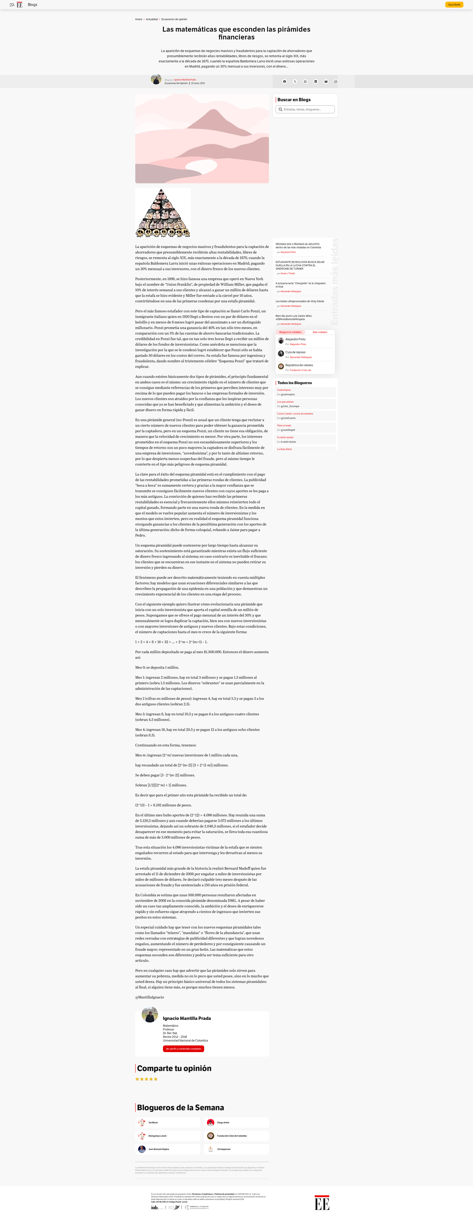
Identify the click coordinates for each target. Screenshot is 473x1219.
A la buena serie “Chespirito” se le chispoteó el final (301, 285)
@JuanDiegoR (288, 430)
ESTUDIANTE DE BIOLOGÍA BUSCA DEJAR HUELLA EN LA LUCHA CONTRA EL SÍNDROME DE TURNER (300, 265)
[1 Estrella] (137, 1079)
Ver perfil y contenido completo (183, 1048)
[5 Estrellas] (155, 1079)
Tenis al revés (284, 425)
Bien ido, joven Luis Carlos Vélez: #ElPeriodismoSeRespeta (294, 317)
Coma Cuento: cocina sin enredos (295, 413)
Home (138, 19)
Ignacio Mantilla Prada (185, 79)
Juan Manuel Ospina (159, 1149)
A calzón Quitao (288, 441)
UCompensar (224, 1149)
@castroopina (288, 394)
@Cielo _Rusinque (290, 406)
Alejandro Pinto (288, 252)
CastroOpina (284, 390)
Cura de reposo (295, 352)
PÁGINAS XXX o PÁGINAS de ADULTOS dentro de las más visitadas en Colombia (298, 245)
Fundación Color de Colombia (300, 370)
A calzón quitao (285, 437)
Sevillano (153, 1122)
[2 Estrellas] (142, 1079)
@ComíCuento (288, 418)
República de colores (299, 365)
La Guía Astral (284, 449)
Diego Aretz (223, 1122)
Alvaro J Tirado (288, 273)
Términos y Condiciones (202, 1194)
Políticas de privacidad (224, 1194)
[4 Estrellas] (151, 1079)
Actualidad (152, 19)
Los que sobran (285, 401)
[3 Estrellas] (146, 1079)
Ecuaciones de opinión (176, 83)
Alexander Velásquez (291, 291)
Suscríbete (454, 4)
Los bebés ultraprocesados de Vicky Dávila (300, 301)
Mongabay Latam (157, 1135)
